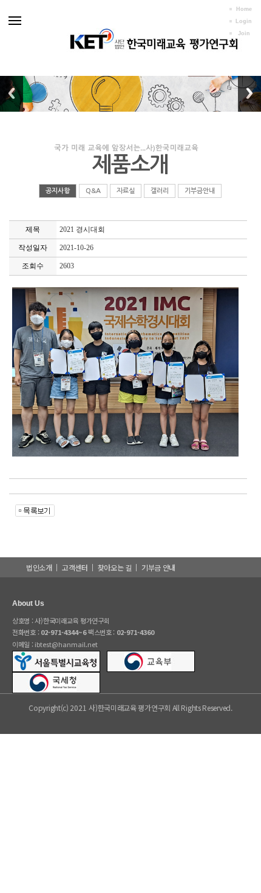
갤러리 (160, 191)
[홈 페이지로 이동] (152, 36)
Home (244, 9)
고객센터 (75, 567)
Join (244, 33)
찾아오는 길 (115, 567)
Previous (11, 93)
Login (244, 21)
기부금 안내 (158, 567)
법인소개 (39, 567)
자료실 (126, 191)
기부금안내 (200, 191)
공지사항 (58, 191)
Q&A (93, 191)
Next (249, 93)
